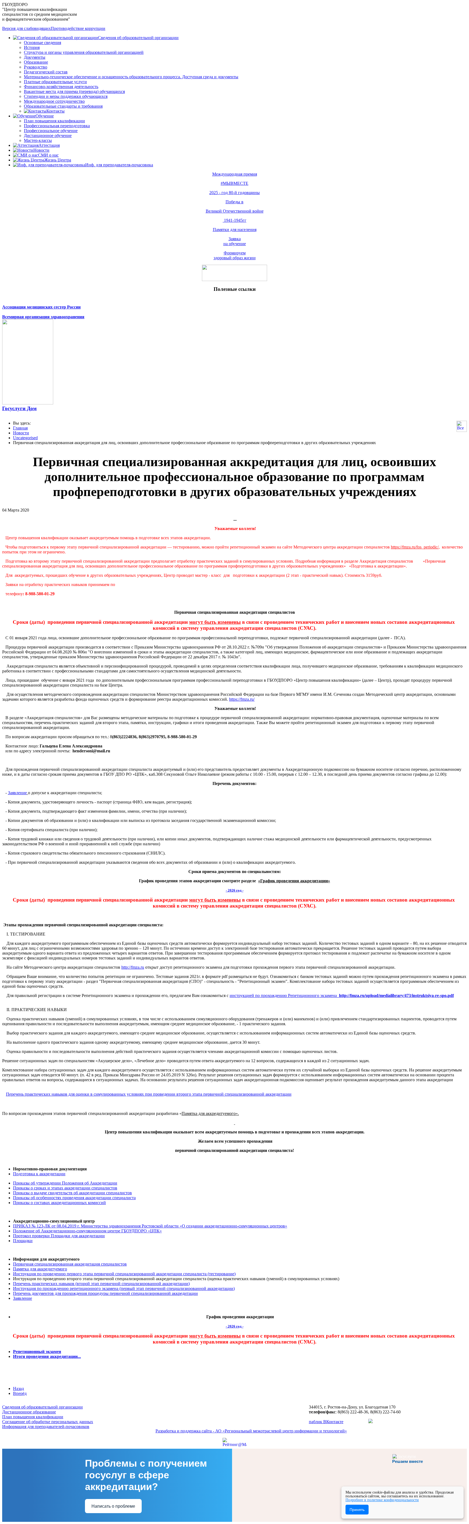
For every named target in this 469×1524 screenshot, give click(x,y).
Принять (357, 1509)
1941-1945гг (234, 220)
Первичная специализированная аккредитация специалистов (70, 1264)
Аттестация (49, 145)
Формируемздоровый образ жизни (235, 255)
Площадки (23, 1240)
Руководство (35, 67)
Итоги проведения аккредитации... (47, 1356)
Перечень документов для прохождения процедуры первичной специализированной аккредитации (105, 1293)
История (32, 47)
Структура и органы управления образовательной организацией (84, 52)
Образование (36, 62)
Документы (34, 57)
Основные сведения (42, 42)
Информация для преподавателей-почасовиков (45, 1426)
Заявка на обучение (234, 241)
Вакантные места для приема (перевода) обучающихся (74, 91)
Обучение (45, 116)
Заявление (17, 792)
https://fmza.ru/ (242, 699)
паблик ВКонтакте (326, 1421)
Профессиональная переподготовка (57, 125)
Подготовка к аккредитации (39, 1173)
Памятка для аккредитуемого (40, 1269)
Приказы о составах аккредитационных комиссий (59, 1202)
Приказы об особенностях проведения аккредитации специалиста (74, 1197)
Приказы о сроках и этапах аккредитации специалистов (65, 1188)
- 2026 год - (234, 890)
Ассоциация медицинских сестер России (41, 307)
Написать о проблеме (113, 1506)
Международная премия (234, 174)
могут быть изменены (215, 622)
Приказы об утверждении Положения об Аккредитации (65, 1183)
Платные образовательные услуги (55, 81)
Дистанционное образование (29, 1412)
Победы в (234, 202)
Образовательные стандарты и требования (63, 106)
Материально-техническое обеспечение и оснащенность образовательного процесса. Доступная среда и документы (131, 76)
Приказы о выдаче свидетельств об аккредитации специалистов (72, 1192)
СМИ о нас (48, 155)
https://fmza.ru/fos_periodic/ (415, 547)
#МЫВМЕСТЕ (234, 183)
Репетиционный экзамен (37, 1351)
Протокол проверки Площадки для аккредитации (59, 1235)
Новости (41, 150)
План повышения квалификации (54, 121)
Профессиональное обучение (51, 130)
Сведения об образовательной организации (138, 37)
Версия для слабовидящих (26, 28)
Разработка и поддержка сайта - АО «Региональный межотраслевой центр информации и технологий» (251, 1431)
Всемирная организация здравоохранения (43, 316)
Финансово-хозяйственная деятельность (61, 86)
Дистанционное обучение (48, 135)
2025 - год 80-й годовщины (234, 192)
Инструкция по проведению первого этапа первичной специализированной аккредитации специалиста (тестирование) (124, 1273)
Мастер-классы (38, 140)
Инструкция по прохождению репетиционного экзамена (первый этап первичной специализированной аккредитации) (124, 1288)
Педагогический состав (46, 72)
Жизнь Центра (57, 160)
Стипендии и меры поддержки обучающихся (65, 96)
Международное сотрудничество (54, 101)
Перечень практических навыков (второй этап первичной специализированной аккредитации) (101, 1283)
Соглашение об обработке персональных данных (47, 1421)
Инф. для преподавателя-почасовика (119, 165)
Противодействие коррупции (78, 28)
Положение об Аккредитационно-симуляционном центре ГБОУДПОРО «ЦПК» (87, 1231)
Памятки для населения (234, 229)
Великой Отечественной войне (235, 211)
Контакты (55, 111)
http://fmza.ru (132, 967)
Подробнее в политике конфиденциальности (382, 1500)
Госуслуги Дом (19, 408)
